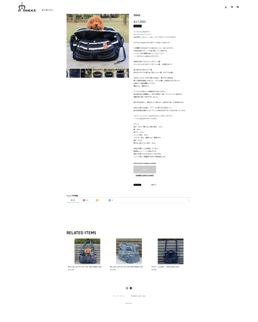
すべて (73, 200)
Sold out (145, 169)
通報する (153, 184)
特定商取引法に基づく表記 (138, 296)
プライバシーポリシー (119, 296)
